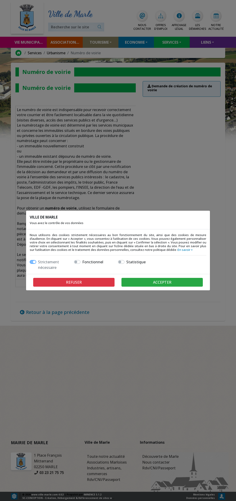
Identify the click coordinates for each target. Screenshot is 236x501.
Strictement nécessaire (48, 264)
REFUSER (74, 282)
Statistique (136, 261)
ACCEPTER (162, 282)
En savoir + (185, 250)
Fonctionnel (92, 261)
